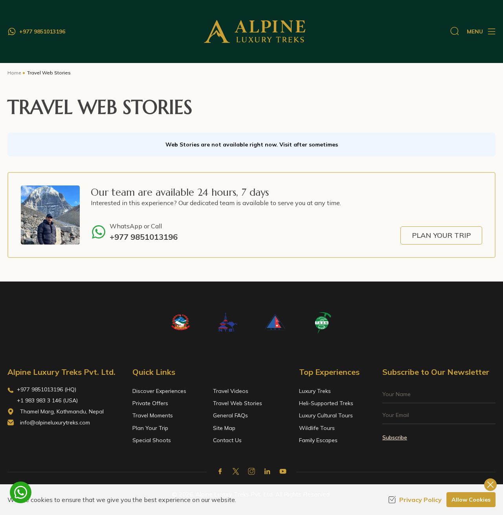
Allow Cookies (471, 499)
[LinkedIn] (267, 471)
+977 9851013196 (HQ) (46, 389)
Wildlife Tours (317, 428)
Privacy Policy (420, 500)
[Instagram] (251, 471)
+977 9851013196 (144, 237)
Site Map (224, 428)
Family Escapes (318, 440)
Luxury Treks (315, 391)
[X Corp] (235, 471)
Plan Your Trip (441, 235)
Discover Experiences (159, 391)
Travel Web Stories (237, 403)
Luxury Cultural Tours (326, 415)
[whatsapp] (20, 492)
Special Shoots (151, 440)
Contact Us (227, 440)
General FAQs (230, 415)
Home (14, 73)
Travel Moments (152, 415)
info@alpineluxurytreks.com (55, 422)
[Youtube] (282, 471)
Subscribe (394, 437)
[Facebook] (220, 471)
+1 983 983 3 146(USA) (47, 400)
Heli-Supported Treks (326, 403)
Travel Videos (230, 391)
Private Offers (150, 403)
